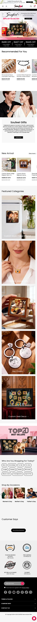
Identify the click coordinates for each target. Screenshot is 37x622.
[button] (2, 6)
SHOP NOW (18, 137)
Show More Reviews (18, 530)
